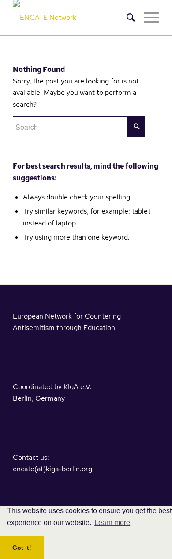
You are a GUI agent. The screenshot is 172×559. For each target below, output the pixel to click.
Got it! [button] (21, 547)
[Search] (126, 17)
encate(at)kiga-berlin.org (52, 468)
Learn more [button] (112, 522)
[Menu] (147, 17)
